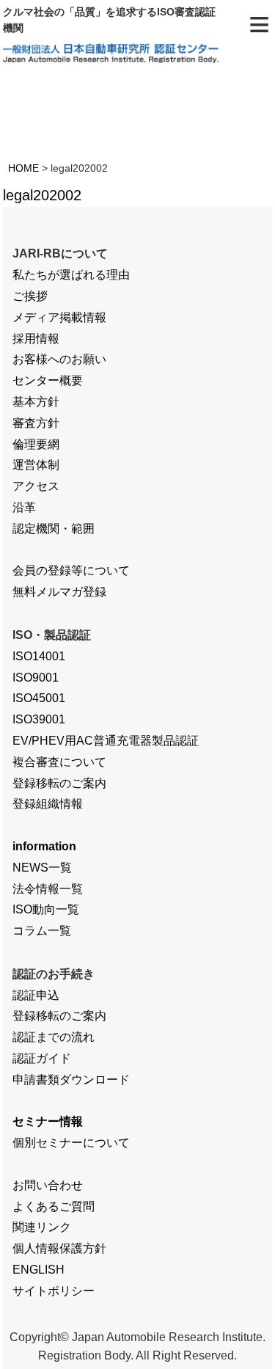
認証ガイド (41, 1058)
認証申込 (35, 995)
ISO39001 (38, 719)
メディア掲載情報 (59, 317)
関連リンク (41, 1227)
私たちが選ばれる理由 (71, 275)
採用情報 (35, 338)
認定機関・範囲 (53, 528)
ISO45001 (38, 698)
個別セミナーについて (71, 1142)
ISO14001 (38, 656)
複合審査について (59, 762)
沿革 (24, 507)
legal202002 (42, 195)
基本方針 (35, 401)
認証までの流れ (53, 1037)
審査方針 (35, 423)
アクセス (35, 486)
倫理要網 (35, 444)
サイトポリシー (53, 1291)
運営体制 (35, 465)
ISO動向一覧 (45, 909)
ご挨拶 (30, 296)
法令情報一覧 (47, 889)
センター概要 (47, 380)
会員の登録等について (71, 570)
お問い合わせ (47, 1185)
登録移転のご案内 (59, 783)
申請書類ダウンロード (71, 1079)
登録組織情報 (47, 803)
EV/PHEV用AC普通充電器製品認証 (105, 740)
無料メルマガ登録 (59, 591)
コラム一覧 (41, 930)
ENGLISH (38, 1269)
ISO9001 (35, 677)
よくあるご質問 (53, 1206)
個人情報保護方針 (59, 1248)
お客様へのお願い (59, 359)
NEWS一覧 (42, 867)
